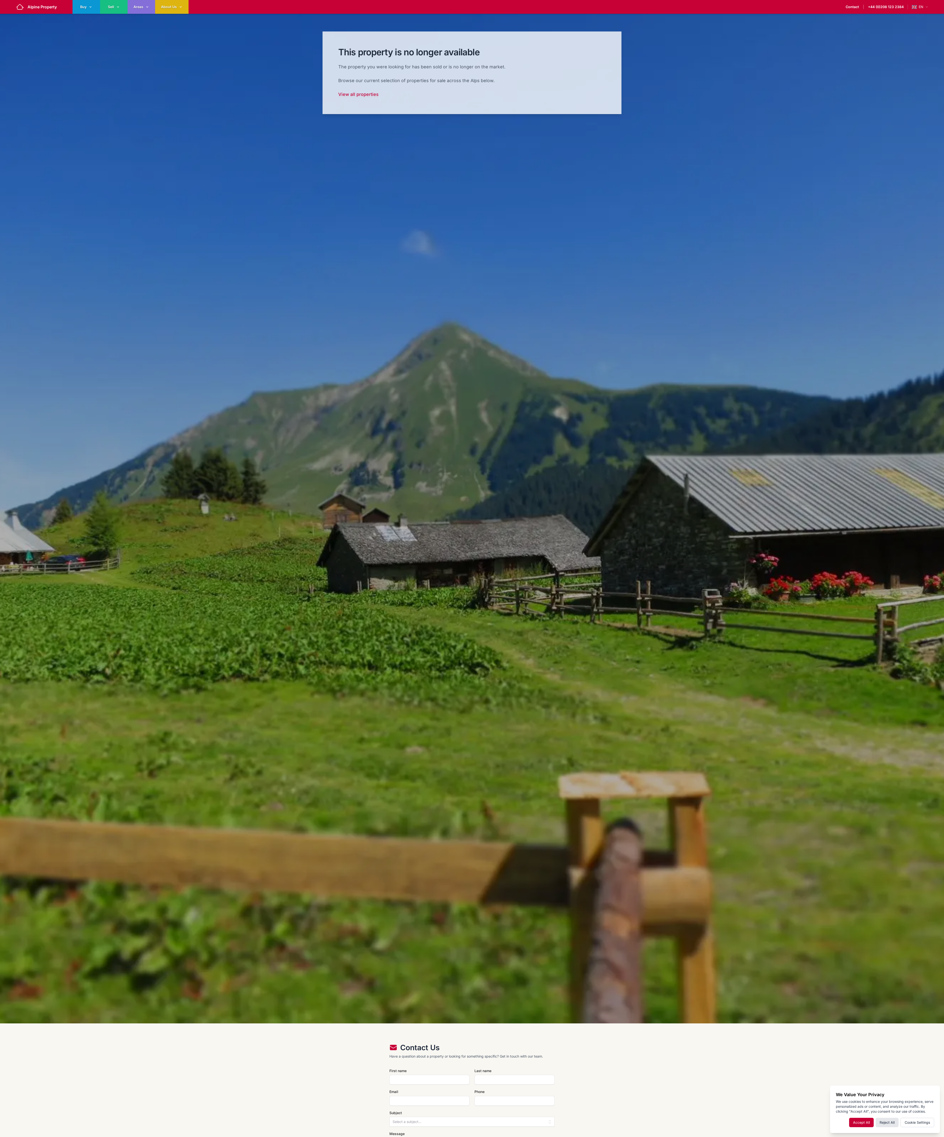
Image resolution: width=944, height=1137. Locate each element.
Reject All (887, 1122)
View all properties (358, 94)
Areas (138, 7)
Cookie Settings (917, 1122)
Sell (111, 7)
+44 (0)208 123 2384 (886, 7)
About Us (169, 7)
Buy (83, 7)
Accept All (861, 1122)
